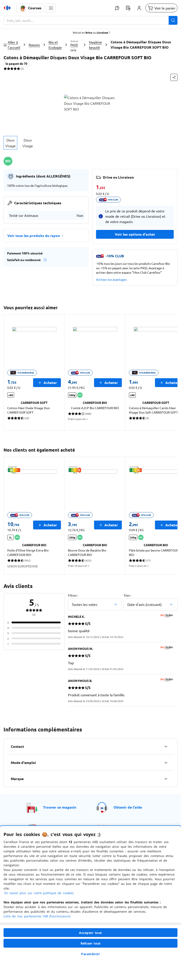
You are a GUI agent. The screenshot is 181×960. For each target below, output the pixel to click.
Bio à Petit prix (74, 44)
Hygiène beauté (95, 45)
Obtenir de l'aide (127, 807)
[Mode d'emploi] (165, 762)
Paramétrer (90, 954)
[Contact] (165, 746)
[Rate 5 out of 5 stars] (18, 68)
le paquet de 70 (16, 63)
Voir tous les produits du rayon (33, 235)
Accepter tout (90, 933)
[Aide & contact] (117, 8)
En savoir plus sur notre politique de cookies (39, 893)
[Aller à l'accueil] (7, 8)
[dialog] (90, 893)
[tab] (10, 143)
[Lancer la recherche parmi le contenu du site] (173, 20)
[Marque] (165, 778)
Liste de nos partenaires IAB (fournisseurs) (37, 916)
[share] (173, 77)
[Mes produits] (128, 8)
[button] (50, 8)
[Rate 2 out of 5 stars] (8, 68)
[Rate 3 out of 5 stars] (11, 68)
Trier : (127, 595)
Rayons (34, 44)
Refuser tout (90, 943)
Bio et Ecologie (55, 45)
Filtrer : (73, 595)
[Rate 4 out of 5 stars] (15, 68)
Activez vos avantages (111, 279)
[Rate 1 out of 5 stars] (5, 68)
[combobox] (90, 20)
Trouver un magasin (59, 807)
